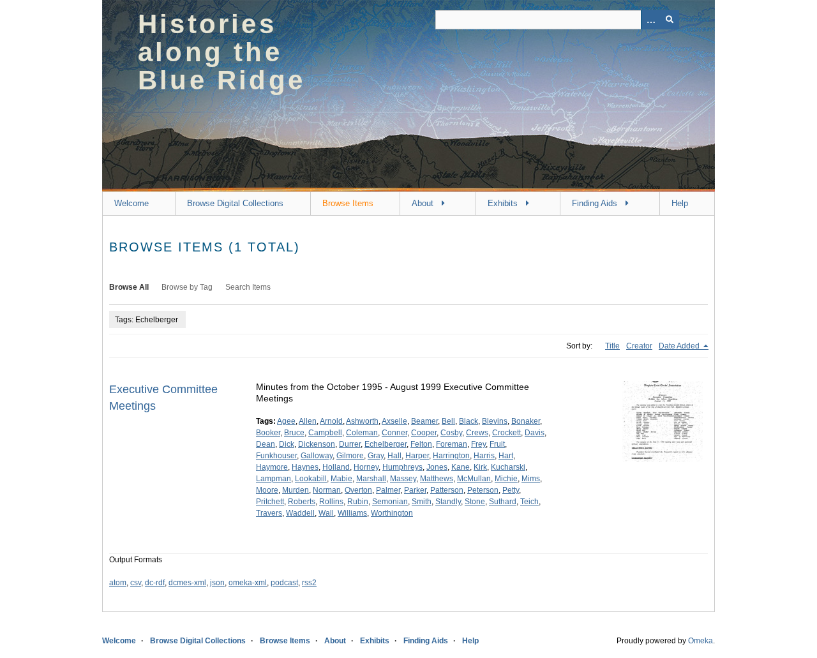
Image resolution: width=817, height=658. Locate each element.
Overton (358, 490)
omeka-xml (248, 582)
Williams (352, 513)
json (217, 582)
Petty (510, 490)
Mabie (341, 478)
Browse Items (347, 203)
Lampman (273, 478)
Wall (326, 513)
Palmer (388, 490)
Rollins (331, 501)
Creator (639, 345)
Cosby (451, 432)
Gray (376, 455)
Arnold (331, 421)
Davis (534, 432)
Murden (295, 490)
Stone (475, 501)
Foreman (451, 444)
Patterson (446, 490)
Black (468, 421)
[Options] (650, 19)
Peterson (482, 490)
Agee (286, 421)
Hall (394, 455)
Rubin (357, 501)
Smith (421, 501)
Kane (460, 467)
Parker (415, 490)
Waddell (300, 513)
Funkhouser (276, 455)
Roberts (301, 501)
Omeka (700, 640)
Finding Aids (594, 203)
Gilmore (350, 455)
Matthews (436, 478)
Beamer (424, 421)
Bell (448, 421)
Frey (478, 444)
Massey (403, 478)
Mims (530, 478)
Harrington (451, 455)
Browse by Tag (187, 287)
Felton (421, 444)
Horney (366, 467)
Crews (477, 432)
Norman (327, 490)
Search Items (248, 287)
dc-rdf (155, 582)
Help (679, 203)
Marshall (371, 478)
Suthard (502, 501)
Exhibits (503, 203)
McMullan (474, 478)
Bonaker (525, 421)
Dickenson (316, 444)
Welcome (131, 203)
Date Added (680, 345)
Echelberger (385, 444)
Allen (308, 421)
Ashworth (362, 421)
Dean (265, 444)
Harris (484, 455)
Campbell (325, 432)
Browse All (129, 287)
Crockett (506, 432)
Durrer (350, 444)
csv (135, 582)
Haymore (272, 467)
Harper (417, 455)
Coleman (362, 432)
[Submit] (669, 19)
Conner (394, 432)
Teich (529, 501)
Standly (448, 501)
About (422, 203)
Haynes (305, 467)
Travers (269, 513)
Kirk (480, 467)
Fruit (497, 444)
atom (117, 582)
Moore (267, 490)
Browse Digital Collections (235, 203)
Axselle (394, 421)
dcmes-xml (187, 582)
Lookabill (311, 478)
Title (612, 345)
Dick (286, 444)
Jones (436, 467)
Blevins (494, 421)
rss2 (309, 582)
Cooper (424, 432)
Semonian (390, 501)
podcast (284, 582)
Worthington (392, 513)
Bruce (294, 432)
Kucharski (508, 467)
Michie (506, 478)
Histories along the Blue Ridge (221, 52)
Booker (268, 432)
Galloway (317, 455)
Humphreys (402, 467)
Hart (505, 455)
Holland (336, 467)
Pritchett (270, 501)
